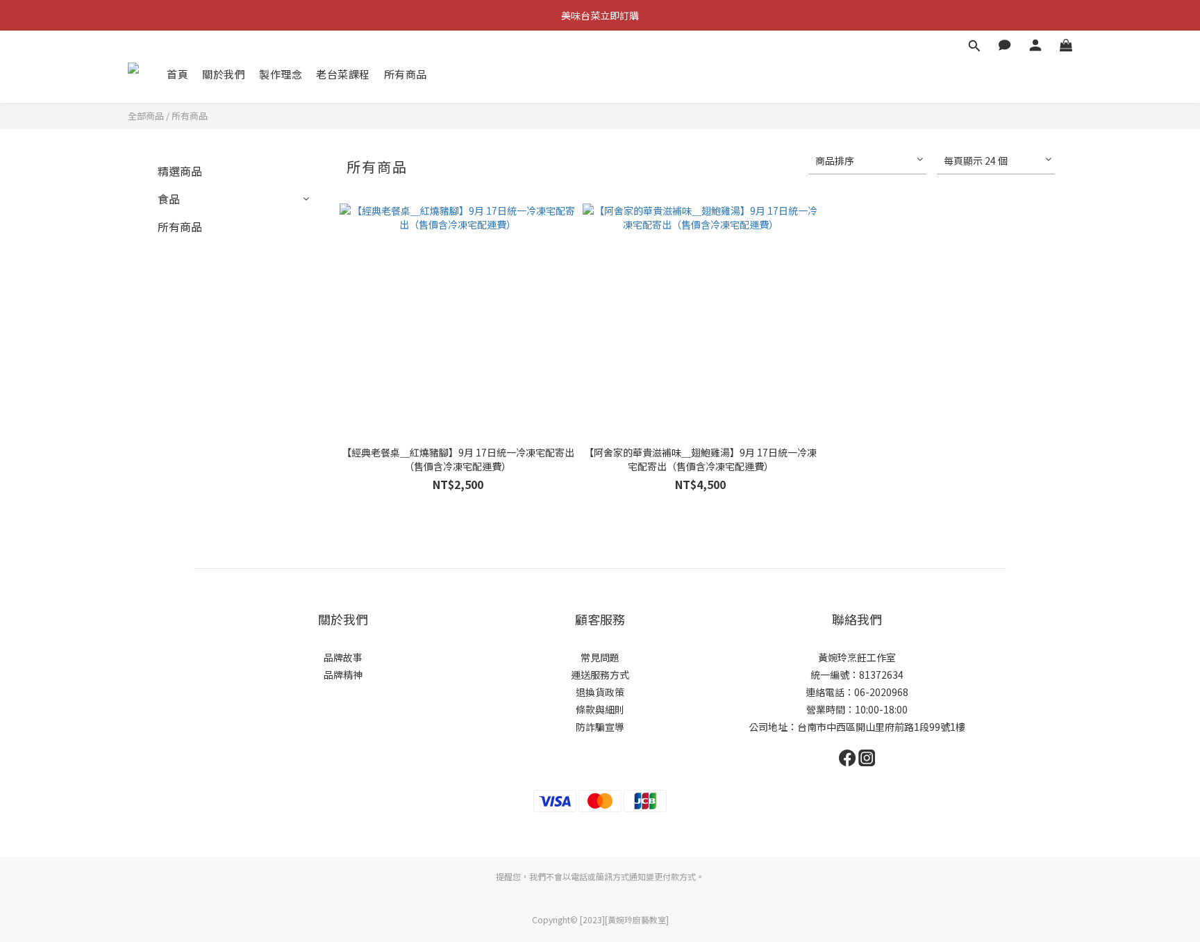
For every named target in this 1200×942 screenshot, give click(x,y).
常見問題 (600, 657)
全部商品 (146, 115)
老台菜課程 (343, 74)
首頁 (177, 74)
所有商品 (405, 74)
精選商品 (180, 171)
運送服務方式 (600, 674)
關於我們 (223, 74)
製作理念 (280, 74)
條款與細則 (600, 709)
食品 (169, 198)
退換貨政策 (600, 692)
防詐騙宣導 (600, 727)
